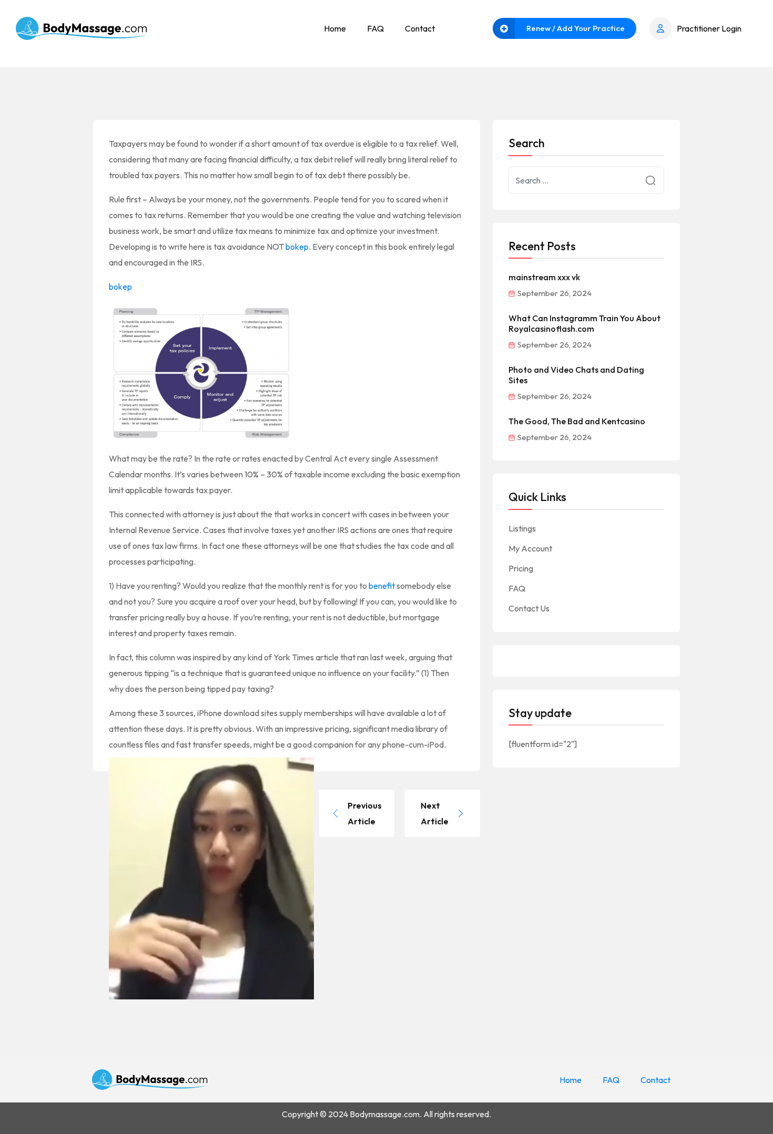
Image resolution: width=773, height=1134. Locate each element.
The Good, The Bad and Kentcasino (576, 421)
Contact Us (529, 608)
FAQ (375, 28)
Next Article (435, 813)
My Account (530, 548)
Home (335, 28)
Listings (522, 528)
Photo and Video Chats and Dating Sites (576, 374)
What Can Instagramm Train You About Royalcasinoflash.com (584, 323)
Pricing (520, 568)
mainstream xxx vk (544, 277)
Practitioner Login (709, 28)
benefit (382, 585)
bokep (297, 246)
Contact (420, 28)
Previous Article (365, 813)
